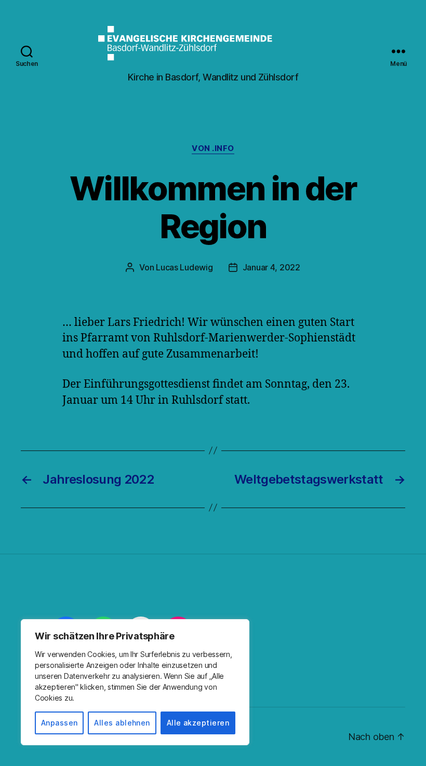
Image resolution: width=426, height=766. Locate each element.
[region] (135, 682)
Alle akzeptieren (198, 722)
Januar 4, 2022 (271, 267)
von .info (213, 148)
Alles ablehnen (122, 722)
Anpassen (59, 722)
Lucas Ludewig (184, 267)
